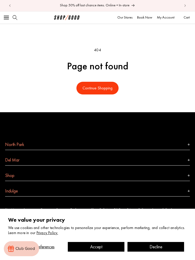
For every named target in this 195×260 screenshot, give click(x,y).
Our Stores (125, 17)
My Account (165, 17)
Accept (96, 247)
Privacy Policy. (47, 232)
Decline (156, 247)
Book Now (144, 17)
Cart (187, 17)
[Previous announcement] (9, 5)
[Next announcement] (185, 5)
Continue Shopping (97, 88)
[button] (6, 17)
